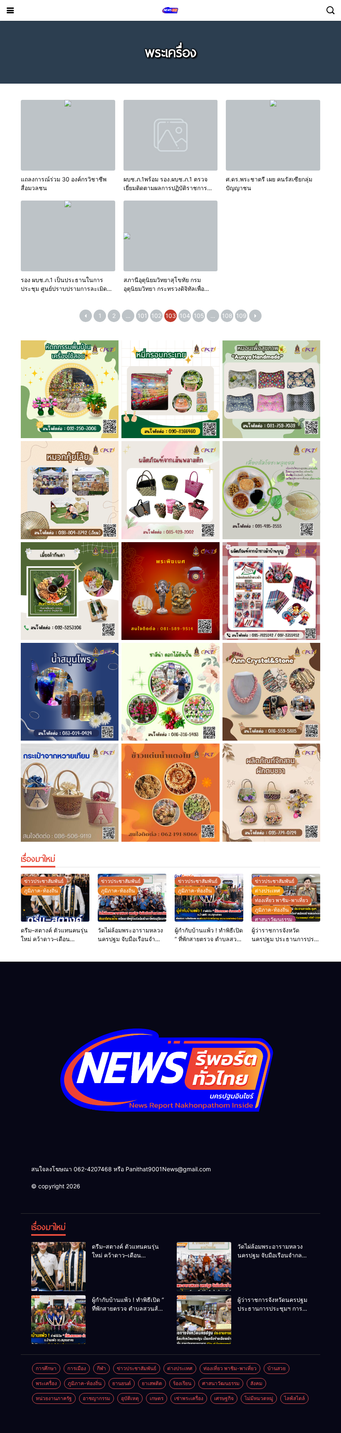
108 (227, 315)
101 (142, 315)
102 (156, 315)
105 (199, 315)
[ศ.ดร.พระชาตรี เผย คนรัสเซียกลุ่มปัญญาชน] (273, 135)
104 (185, 315)
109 (241, 315)
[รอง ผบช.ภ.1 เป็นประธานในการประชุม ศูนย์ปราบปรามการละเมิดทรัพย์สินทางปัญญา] (68, 236)
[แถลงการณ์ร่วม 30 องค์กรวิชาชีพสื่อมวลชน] (68, 135)
